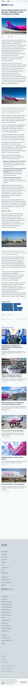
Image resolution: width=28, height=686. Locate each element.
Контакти (4, 656)
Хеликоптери (6, 610)
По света (5, 557)
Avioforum (3, 16)
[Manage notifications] (3, 683)
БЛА (3, 570)
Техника (4, 559)
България (5, 551)
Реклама (3, 659)
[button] (24, 1)
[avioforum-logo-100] (7, 5)
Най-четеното (7, 582)
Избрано (4, 577)
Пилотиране (6, 625)
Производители (7, 607)
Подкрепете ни (5, 661)
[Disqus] (14, 515)
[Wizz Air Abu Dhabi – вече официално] (14, 481)
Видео (4, 585)
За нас (3, 654)
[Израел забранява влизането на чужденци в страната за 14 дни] (14, 370)
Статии (4, 554)
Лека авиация (6, 612)
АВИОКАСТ (5, 631)
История (5, 573)
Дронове (4, 623)
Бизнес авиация (7, 615)
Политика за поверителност (8, 665)
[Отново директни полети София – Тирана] (14, 454)
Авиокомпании (6, 602)
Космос (4, 562)
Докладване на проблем (7, 670)
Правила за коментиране (7, 668)
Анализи (4, 599)
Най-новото (6, 580)
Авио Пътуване (7, 628)
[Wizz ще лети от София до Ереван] (14, 427)
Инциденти (6, 620)
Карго (3, 618)
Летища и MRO (7, 604)
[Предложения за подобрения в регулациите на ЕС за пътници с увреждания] (14, 343)
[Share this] (2, 37)
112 (3, 565)
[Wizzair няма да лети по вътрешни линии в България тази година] (14, 400)
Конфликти (5, 567)
